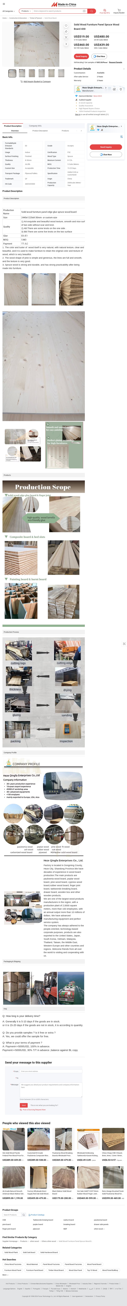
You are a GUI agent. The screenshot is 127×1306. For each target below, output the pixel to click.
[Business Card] (121, 136)
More (4, 1275)
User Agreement (77, 1296)
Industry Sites (87, 1284)
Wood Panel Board (94, 1264)
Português (36, 1289)
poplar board (38, 1224)
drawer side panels (101, 1224)
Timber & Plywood (36, 18)
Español (27, 1289)
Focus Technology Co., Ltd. (47, 1296)
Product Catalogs (37, 1215)
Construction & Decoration (18, 18)
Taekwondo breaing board (43, 1220)
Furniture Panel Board (34, 1270)
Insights (68, 1286)
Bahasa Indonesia (72, 1291)
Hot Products (10, 1284)
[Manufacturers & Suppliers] (63, 4)
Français (45, 1289)
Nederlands (82, 1289)
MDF (65, 1229)
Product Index (114, 1284)
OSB (4, 1220)
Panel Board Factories (73, 1264)
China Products (22, 1284)
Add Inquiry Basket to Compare (37, 81)
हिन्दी (111, 1289)
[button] (77, 130)
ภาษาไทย (118, 1289)
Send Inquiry (81, 56)
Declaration (89, 1296)
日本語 (105, 1289)
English (19, 1289)
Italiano (65, 1289)
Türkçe (51, 1291)
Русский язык (55, 1289)
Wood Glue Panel (75, 1270)
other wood (98, 1229)
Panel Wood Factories (51, 1264)
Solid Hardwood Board (49, 1252)
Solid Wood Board (51, 18)
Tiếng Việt (59, 1291)
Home (4, 18)
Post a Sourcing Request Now (33, 1109)
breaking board (69, 1224)
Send (24, 1105)
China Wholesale (61, 1284)
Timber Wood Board (56, 1270)
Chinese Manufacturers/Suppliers (41, 1284)
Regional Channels (100, 1284)
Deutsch (73, 1289)
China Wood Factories (12, 1264)
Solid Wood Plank (11, 1252)
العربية (91, 1289)
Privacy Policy (100, 1296)
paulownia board (100, 1220)
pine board (6, 1224)
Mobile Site (59, 1286)
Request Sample (115, 62)
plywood (36, 1229)
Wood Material (32, 1264)
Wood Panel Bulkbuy (110, 1270)
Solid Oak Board (29, 1252)
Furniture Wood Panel (12, 1270)
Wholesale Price (74, 1284)
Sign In (77, 114)
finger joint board (9, 1229)
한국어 (98, 1289)
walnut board (69, 1220)
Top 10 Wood (92, 1270)
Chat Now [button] (100, 56)
